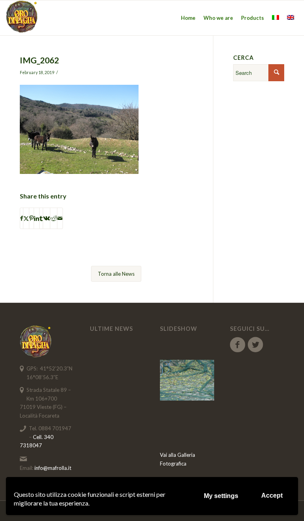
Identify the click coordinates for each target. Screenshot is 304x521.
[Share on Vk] (46, 218)
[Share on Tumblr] (41, 218)
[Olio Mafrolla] (22, 17)
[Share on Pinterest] (31, 218)
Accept (272, 495)
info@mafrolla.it (52, 468)
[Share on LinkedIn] (36, 218)
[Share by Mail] (60, 218)
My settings (221, 495)
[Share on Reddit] (53, 218)
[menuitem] (188, 17)
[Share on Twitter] (26, 218)
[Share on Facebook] (21, 218)
